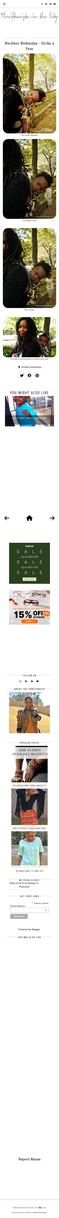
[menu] (4, 4)
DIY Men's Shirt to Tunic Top (29, 870)
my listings (30, 882)
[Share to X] (21, 375)
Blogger (36, 929)
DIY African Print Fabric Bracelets (29, 785)
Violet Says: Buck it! (29, 418)
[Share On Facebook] (29, 375)
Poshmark (24, 886)
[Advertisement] (29, 474)
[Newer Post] (7, 518)
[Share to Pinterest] (37, 375)
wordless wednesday (31, 367)
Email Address (28, 906)
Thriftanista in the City (26, 1208)
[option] (29, 411)
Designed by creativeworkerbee (29, 1212)
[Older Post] (52, 518)
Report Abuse (29, 1159)
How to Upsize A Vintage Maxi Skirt (29, 828)
